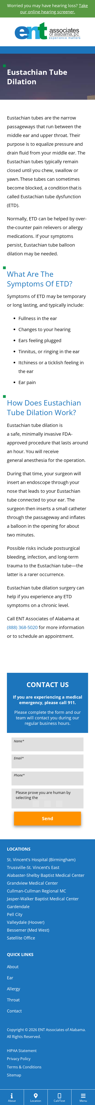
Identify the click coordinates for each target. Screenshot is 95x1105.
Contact (14, 1011)
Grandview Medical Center (32, 883)
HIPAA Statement (22, 1050)
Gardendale (18, 906)
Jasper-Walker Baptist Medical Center (43, 898)
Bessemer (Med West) (28, 930)
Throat (13, 1000)
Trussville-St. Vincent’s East (33, 867)
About (12, 966)
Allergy (13, 988)
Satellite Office (21, 938)
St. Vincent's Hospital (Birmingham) (41, 859)
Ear (10, 977)
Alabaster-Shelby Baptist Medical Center (45, 875)
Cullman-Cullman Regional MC (36, 891)
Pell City (14, 914)
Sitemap (14, 1075)
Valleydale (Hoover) (25, 922)
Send (47, 818)
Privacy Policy (18, 1058)
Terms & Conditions (24, 1067)
